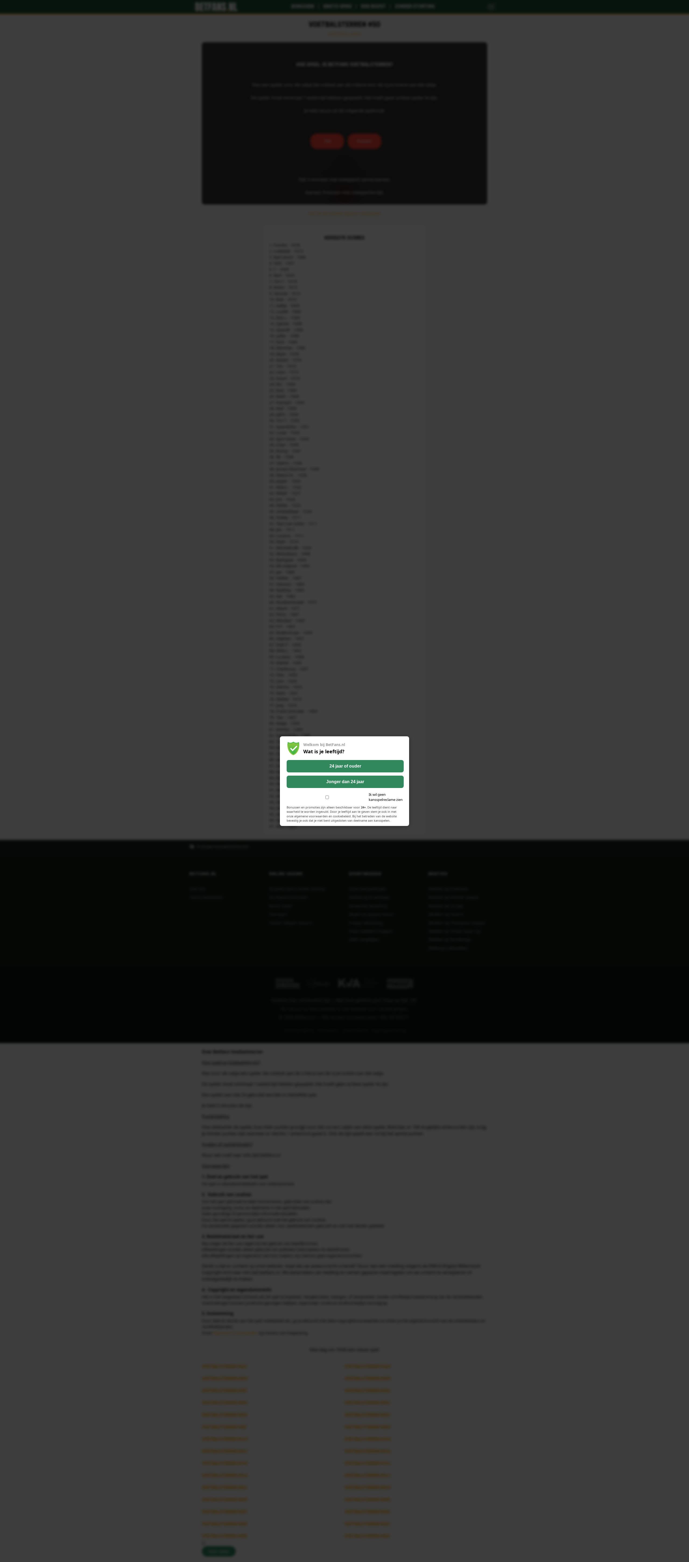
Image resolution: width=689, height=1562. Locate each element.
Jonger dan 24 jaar (345, 781)
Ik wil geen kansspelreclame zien (386, 797)
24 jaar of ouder (345, 766)
